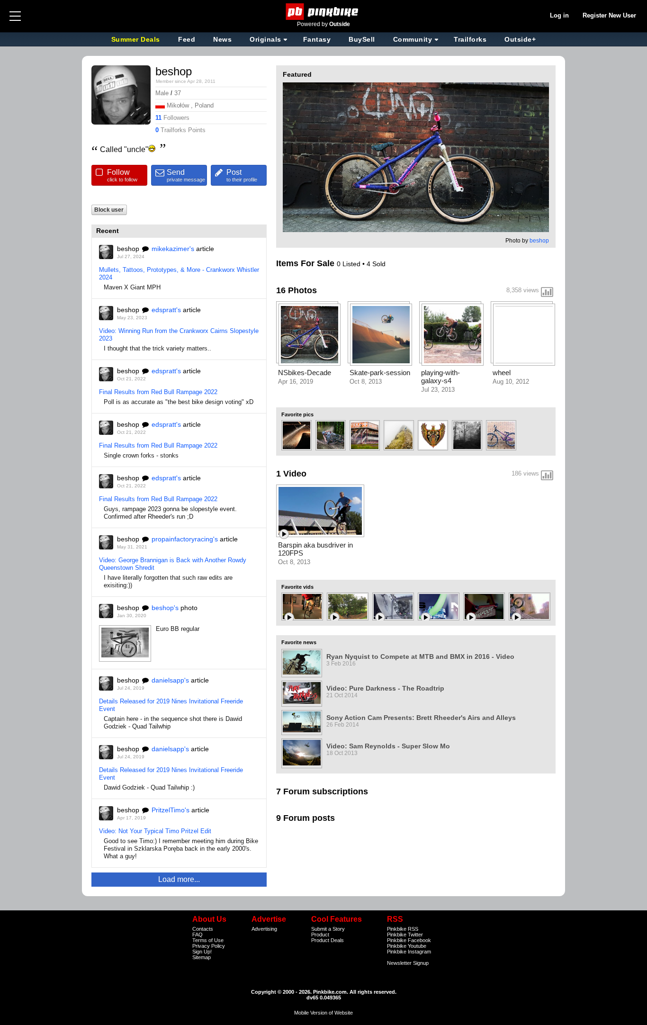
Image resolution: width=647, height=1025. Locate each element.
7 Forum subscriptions (322, 791)
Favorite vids (297, 587)
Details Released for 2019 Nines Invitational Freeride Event (171, 705)
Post (241, 175)
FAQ (197, 934)
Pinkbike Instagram (409, 951)
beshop (539, 240)
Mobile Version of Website (323, 1013)
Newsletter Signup (408, 963)
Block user (109, 210)
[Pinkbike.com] (323, 11)
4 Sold (376, 264)
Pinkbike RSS (402, 929)
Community (412, 39)
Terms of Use (208, 940)
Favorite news (298, 642)
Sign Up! (202, 951)
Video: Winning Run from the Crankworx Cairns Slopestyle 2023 (179, 334)
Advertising (264, 929)
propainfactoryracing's (185, 539)
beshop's (165, 607)
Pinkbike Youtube (406, 946)
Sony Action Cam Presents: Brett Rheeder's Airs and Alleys (421, 717)
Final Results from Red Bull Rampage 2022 (158, 392)
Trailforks (470, 39)
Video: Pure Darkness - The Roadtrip (385, 688)
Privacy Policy (208, 946)
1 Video (291, 473)
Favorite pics (297, 414)
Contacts (202, 929)
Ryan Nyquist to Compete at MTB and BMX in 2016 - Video (420, 656)
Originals (265, 39)
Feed (186, 39)
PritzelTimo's (170, 810)
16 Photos (296, 290)
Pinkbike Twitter (405, 934)
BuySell (362, 39)
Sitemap (201, 957)
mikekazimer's (173, 248)
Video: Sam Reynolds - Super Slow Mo (388, 746)
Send (186, 175)
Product (320, 934)
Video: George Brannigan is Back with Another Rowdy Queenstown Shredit (172, 564)
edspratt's (166, 310)
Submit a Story (328, 929)
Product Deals (327, 940)
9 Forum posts (305, 818)
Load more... (179, 879)
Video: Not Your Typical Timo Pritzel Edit (155, 831)
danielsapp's (170, 680)
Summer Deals (136, 39)
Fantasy (317, 39)
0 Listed (349, 264)
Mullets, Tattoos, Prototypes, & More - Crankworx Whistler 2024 (179, 273)
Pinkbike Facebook (409, 940)
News (222, 39)
